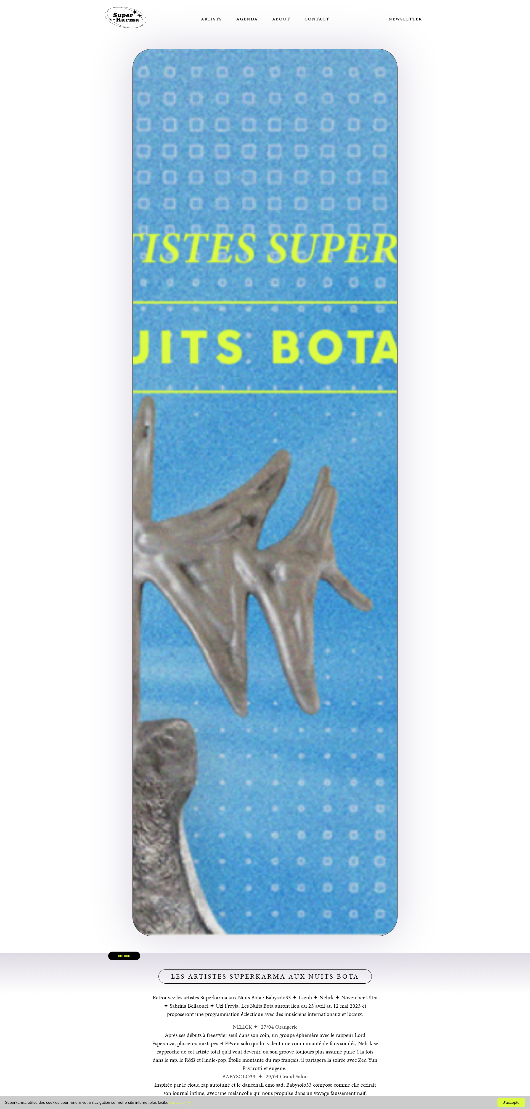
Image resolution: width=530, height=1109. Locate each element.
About (281, 19)
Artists (211, 19)
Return (124, 956)
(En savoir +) (180, 1102)
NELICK (243, 1027)
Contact (316, 19)
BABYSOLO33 (238, 1076)
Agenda (247, 19)
